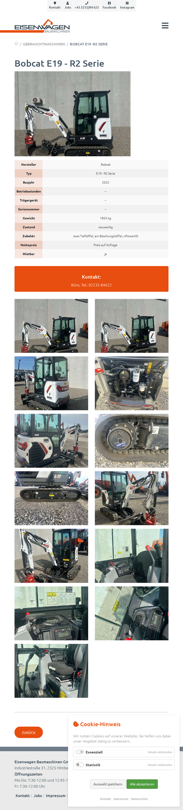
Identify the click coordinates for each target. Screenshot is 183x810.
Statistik (93, 764)
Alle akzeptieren (142, 784)
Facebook (109, 7)
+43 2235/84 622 (87, 7)
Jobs (67, 7)
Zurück (28, 732)
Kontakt (55, 7)
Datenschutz (139, 799)
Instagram (127, 7)
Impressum (56, 795)
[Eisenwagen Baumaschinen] (16, 43)
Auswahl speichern (108, 784)
